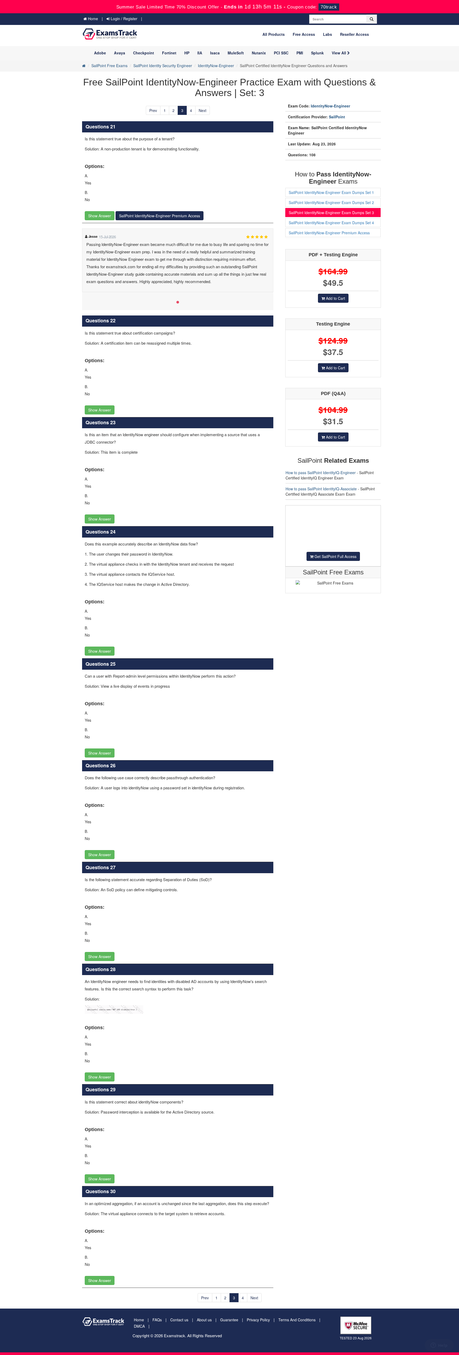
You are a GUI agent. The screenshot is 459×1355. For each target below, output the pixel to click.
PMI (299, 52)
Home (92, 18)
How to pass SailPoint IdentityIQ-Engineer (321, 472)
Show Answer (99, 215)
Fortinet (169, 52)
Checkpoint (143, 52)
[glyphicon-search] (371, 19)
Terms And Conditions (297, 1319)
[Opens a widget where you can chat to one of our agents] (439, 1345)
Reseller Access (354, 34)
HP (186, 52)
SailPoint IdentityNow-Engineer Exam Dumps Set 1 (331, 192)
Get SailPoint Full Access (334, 556)
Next (202, 110)
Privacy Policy (258, 1319)
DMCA (139, 1326)
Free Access (304, 34)
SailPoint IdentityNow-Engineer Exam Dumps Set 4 (331, 222)
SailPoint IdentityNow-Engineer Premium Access (159, 215)
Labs (327, 34)
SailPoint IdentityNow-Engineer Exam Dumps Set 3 (331, 212)
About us (204, 1319)
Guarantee (229, 1319)
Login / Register (123, 18)
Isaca (215, 52)
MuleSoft (236, 52)
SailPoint (337, 116)
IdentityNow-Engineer (216, 65)
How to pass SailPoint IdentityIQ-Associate (321, 488)
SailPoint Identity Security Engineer (162, 65)
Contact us (179, 1319)
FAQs (157, 1319)
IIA (199, 52)
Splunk (317, 52)
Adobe (100, 52)
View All (339, 52)
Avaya (119, 52)
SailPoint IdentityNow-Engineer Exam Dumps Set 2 (331, 202)
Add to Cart (335, 298)
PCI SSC (281, 52)
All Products (273, 34)
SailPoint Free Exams (109, 65)
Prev (153, 110)
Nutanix (259, 52)
